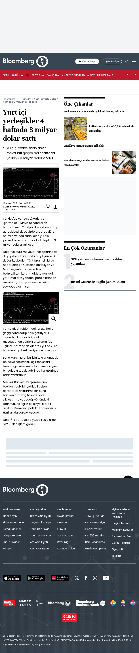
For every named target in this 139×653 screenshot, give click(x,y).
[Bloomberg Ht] (59, 603)
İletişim (116, 556)
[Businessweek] (90, 603)
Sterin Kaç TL (65, 535)
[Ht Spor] (39, 603)
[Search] (127, 61)
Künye (7, 548)
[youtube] (106, 578)
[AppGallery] (60, 578)
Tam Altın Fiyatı (39, 529)
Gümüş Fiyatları (94, 516)
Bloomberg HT (10, 98)
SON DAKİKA (13, 75)
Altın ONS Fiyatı (39, 548)
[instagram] (95, 578)
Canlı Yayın (10, 516)
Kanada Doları (66, 548)
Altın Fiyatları (38, 509)
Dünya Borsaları (12, 535)
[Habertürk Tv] (25, 603)
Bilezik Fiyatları (93, 529)
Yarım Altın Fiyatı (40, 535)
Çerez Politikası (121, 543)
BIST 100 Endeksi (94, 535)
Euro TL (61, 529)
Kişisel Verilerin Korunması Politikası (121, 513)
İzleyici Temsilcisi (122, 523)
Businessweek (11, 509)
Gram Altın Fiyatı (40, 516)
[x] (77, 578)
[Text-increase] (48, 206)
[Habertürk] (9, 603)
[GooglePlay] (36, 578)
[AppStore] (12, 578)
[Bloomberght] (25, 61)
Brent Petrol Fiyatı (95, 522)
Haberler (26, 98)
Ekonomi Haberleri (14, 522)
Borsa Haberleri (12, 529)
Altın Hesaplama (95, 542)
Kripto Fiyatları (11, 542)
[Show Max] (133, 603)
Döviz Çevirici (65, 516)
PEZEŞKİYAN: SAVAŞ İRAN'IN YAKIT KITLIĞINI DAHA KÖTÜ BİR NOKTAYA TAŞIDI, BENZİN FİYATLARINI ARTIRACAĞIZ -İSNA (72, 75)
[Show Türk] (123, 603)
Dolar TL (62, 522)
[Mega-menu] (134, 61)
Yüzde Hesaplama (96, 548)
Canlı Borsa (91, 509)
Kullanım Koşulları (123, 530)
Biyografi (117, 549)
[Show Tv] (113, 603)
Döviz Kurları (64, 509)
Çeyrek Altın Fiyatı (41, 522)
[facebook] (86, 578)
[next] (135, 75)
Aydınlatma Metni (123, 536)
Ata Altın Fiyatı (39, 542)
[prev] (127, 75)
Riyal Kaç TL (64, 542)
